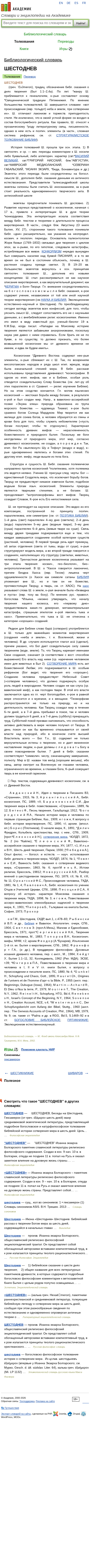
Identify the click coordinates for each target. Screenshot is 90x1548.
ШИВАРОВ (75, 1073)
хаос (86, 585)
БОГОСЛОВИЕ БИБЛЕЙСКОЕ (37, 1020)
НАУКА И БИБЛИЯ (53, 299)
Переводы (66, 41)
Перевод (30, 76)
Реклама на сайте (45, 1401)
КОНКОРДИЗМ (52, 251)
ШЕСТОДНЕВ (13, 1113)
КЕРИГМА (12, 286)
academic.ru (16, 6)
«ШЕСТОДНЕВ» (15, 1172)
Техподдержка (27, 1401)
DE (69, 3)
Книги (24, 49)
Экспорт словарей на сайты (16, 1413)
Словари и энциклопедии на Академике (36, 15)
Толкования (24, 41)
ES (76, 3)
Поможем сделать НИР (38, 1049)
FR (84, 3)
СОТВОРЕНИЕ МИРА (62, 663)
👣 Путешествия (10, 1408)
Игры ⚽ (66, 49)
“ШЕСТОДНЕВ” (15, 1143)
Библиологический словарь (45, 34)
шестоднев (12, 1202)
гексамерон (12, 1059)
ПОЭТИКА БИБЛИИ (73, 515)
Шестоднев (12, 1219)
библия (29, 923)
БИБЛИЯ (83, 577)
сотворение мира (55, 836)
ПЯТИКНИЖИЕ (77, 1020)
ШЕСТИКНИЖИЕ (22, 1073)
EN (61, 3)
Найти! (80, 23)
